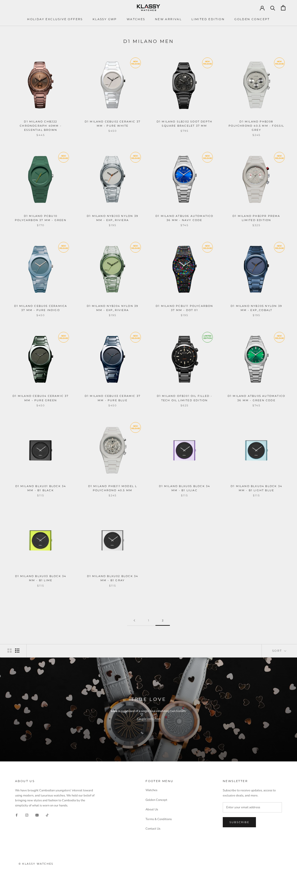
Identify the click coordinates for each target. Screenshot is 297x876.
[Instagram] (26, 815)
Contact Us (152, 829)
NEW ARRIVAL (168, 19)
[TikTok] (47, 815)
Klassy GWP (105, 19)
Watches (136, 19)
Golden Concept (252, 19)
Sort (277, 650)
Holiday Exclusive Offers (55, 19)
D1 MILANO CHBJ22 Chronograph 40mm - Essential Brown (40, 126)
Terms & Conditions (158, 819)
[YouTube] (37, 815)
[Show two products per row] (9, 650)
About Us (151, 809)
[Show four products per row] (17, 650)
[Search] (272, 7)
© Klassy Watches (36, 863)
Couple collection (148, 719)
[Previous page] (134, 621)
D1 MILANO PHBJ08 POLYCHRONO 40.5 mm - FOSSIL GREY (256, 126)
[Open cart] (283, 7)
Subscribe (239, 822)
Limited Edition (208, 19)
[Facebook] (16, 815)
